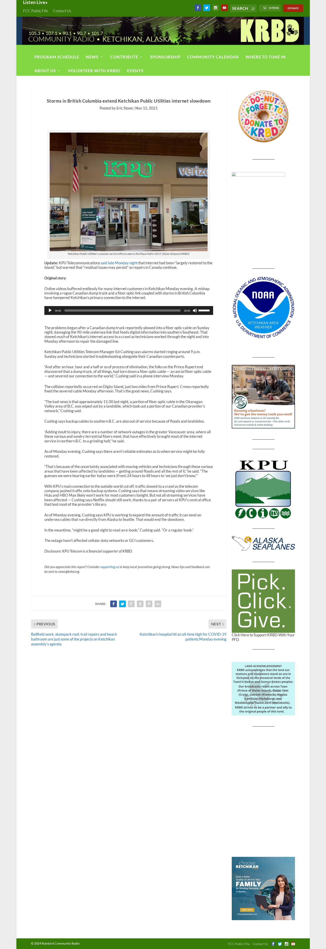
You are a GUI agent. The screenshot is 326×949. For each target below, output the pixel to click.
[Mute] (195, 310)
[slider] (204, 310)
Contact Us (62, 10)
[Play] (50, 310)
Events (135, 70)
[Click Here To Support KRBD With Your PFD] (263, 601)
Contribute (124, 56)
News (92, 56)
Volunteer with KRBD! (94, 70)
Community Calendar (213, 56)
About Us (45, 70)
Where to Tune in (265, 56)
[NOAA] (263, 307)
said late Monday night (119, 263)
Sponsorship (165, 56)
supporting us (109, 567)
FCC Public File (35, 10)
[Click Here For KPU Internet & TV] (263, 489)
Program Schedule (56, 56)
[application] (128, 310)
